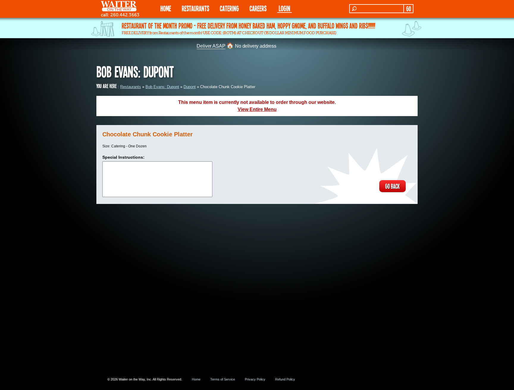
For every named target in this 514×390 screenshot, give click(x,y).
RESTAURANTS (195, 8)
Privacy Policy (255, 379)
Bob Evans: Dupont (162, 87)
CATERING (229, 8)
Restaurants (130, 87)
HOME (165, 8)
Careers (258, 8)
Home (196, 379)
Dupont (190, 87)
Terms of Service (222, 379)
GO (408, 8)
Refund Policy (285, 379)
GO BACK (392, 186)
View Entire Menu (257, 109)
